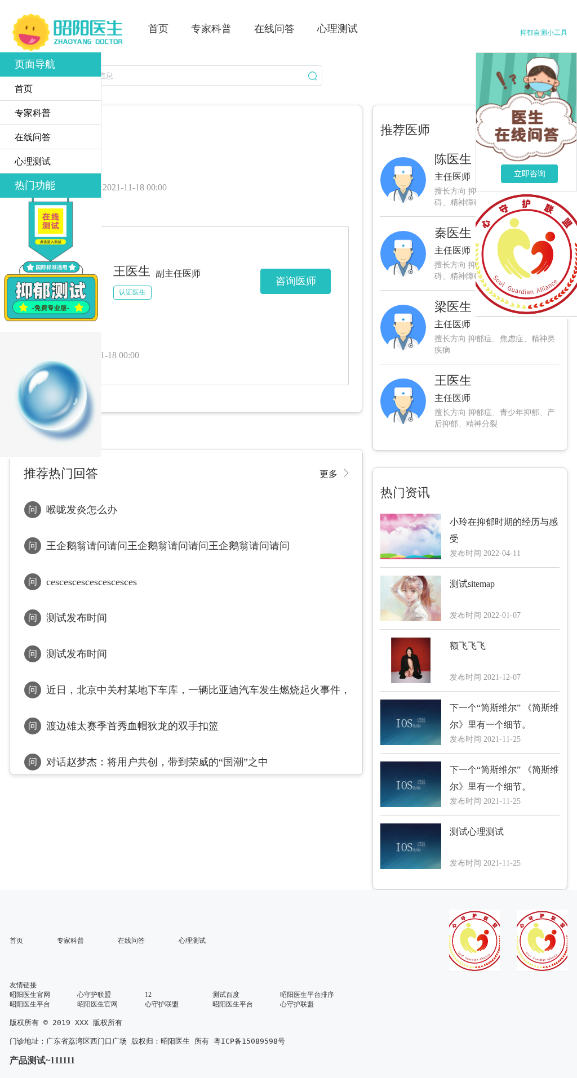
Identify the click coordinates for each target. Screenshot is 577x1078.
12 (148, 995)
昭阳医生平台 (30, 1004)
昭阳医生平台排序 (307, 995)
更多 (328, 474)
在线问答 (131, 941)
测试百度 (225, 995)
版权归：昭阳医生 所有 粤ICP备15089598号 (208, 1041)
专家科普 (70, 941)
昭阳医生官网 (30, 995)
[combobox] (166, 75)
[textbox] (166, 75)
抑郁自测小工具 (543, 33)
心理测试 (192, 941)
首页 (16, 941)
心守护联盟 (94, 995)
